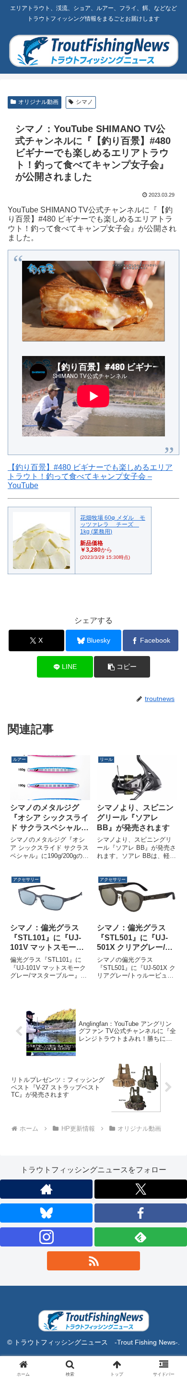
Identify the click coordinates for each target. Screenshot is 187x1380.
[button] (122, 667)
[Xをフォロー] (140, 1189)
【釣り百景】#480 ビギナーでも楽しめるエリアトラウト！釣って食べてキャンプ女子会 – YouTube (90, 476)
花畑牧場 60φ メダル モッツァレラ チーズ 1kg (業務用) (112, 524)
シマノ (84, 102)
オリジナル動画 (38, 102)
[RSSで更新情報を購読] (93, 1260)
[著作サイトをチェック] (46, 1189)
